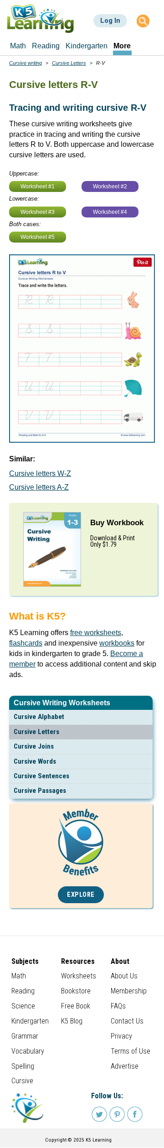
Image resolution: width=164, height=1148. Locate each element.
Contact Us (127, 1021)
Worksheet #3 (37, 212)
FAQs (118, 1006)
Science (23, 1006)
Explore (81, 895)
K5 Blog (71, 1021)
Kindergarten (30, 1021)
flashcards (25, 643)
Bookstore (76, 991)
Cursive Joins (34, 746)
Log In (110, 20)
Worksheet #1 (37, 186)
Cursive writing (25, 63)
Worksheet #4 (110, 212)
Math (18, 976)
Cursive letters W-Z (40, 473)
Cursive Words (35, 761)
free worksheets (95, 632)
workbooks (116, 643)
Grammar (24, 1036)
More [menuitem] (122, 46)
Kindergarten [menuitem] (87, 46)
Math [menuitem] (18, 46)
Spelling (22, 1066)
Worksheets (78, 976)
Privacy (121, 1036)
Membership (129, 991)
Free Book (75, 1006)
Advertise (124, 1066)
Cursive (22, 1080)
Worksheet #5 (37, 237)
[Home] (40, 18)
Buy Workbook (117, 522)
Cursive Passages (40, 790)
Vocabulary (27, 1051)
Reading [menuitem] (46, 46)
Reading (23, 991)
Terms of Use (130, 1051)
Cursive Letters (36, 732)
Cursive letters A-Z (39, 487)
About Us (124, 976)
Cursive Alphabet (39, 717)
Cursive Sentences (41, 776)
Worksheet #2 (110, 186)
